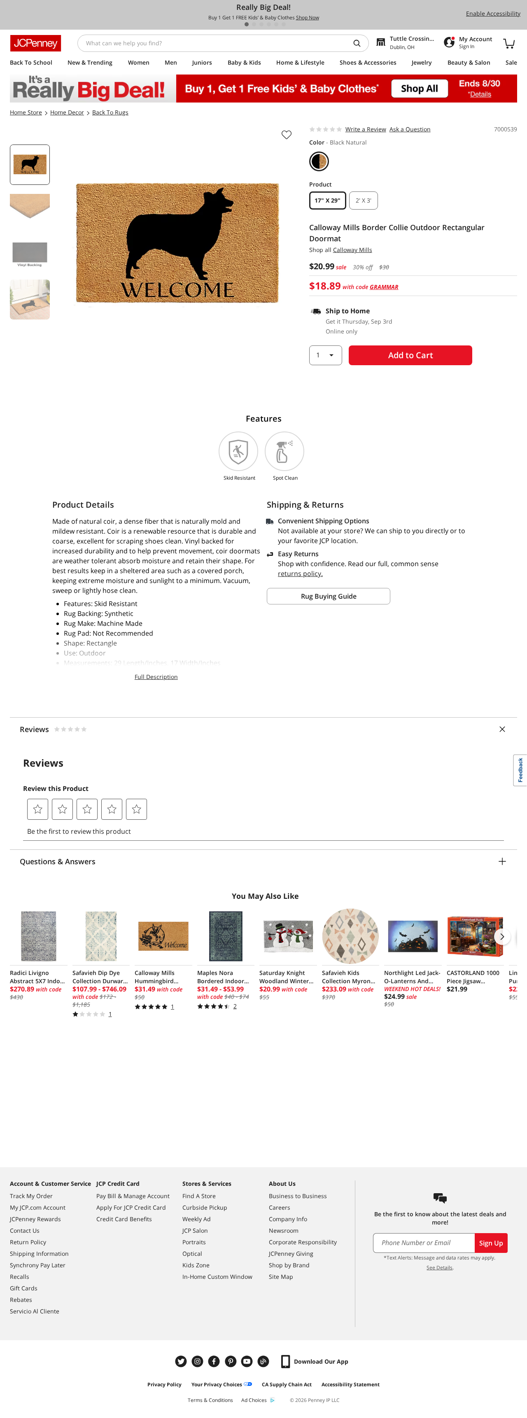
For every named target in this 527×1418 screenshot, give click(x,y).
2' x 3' (363, 200)
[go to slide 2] (254, 24)
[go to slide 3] (261, 24)
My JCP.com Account (37, 1207)
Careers (279, 1207)
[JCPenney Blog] (264, 1361)
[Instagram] (198, 1361)
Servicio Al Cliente (34, 1311)
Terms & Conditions (210, 1400)
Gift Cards (23, 1288)
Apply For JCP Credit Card (131, 1207)
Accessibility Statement (351, 1384)
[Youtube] (248, 1361)
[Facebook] (215, 1361)
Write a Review (365, 129)
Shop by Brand (289, 1265)
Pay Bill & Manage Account (133, 1196)
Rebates (21, 1300)
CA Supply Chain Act (287, 1384)
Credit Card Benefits (124, 1219)
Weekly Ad (196, 1219)
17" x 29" (327, 200)
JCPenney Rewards (35, 1219)
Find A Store (199, 1196)
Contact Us (25, 1230)
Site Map (281, 1276)
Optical (192, 1253)
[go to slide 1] (247, 24)
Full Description (156, 677)
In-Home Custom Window (217, 1276)
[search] (360, 43)
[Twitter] (182, 1361)
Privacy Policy (164, 1384)
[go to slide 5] (276, 24)
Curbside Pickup (204, 1207)
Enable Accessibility (493, 13)
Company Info (288, 1219)
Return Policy (28, 1242)
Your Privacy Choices (216, 1384)
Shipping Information (39, 1253)
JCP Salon (195, 1230)
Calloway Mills (352, 250)
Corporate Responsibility (303, 1242)
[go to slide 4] (269, 24)
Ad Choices (254, 1400)
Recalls (19, 1276)
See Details (439, 1267)
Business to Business (298, 1196)
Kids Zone (196, 1265)
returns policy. (300, 573)
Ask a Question (410, 129)
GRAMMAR (384, 287)
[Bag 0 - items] (509, 43)
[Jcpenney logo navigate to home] (35, 43)
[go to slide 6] (284, 24)
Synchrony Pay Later (37, 1265)
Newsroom (283, 1230)
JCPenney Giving (291, 1253)
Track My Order (31, 1196)
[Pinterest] (231, 1361)
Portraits (194, 1242)
